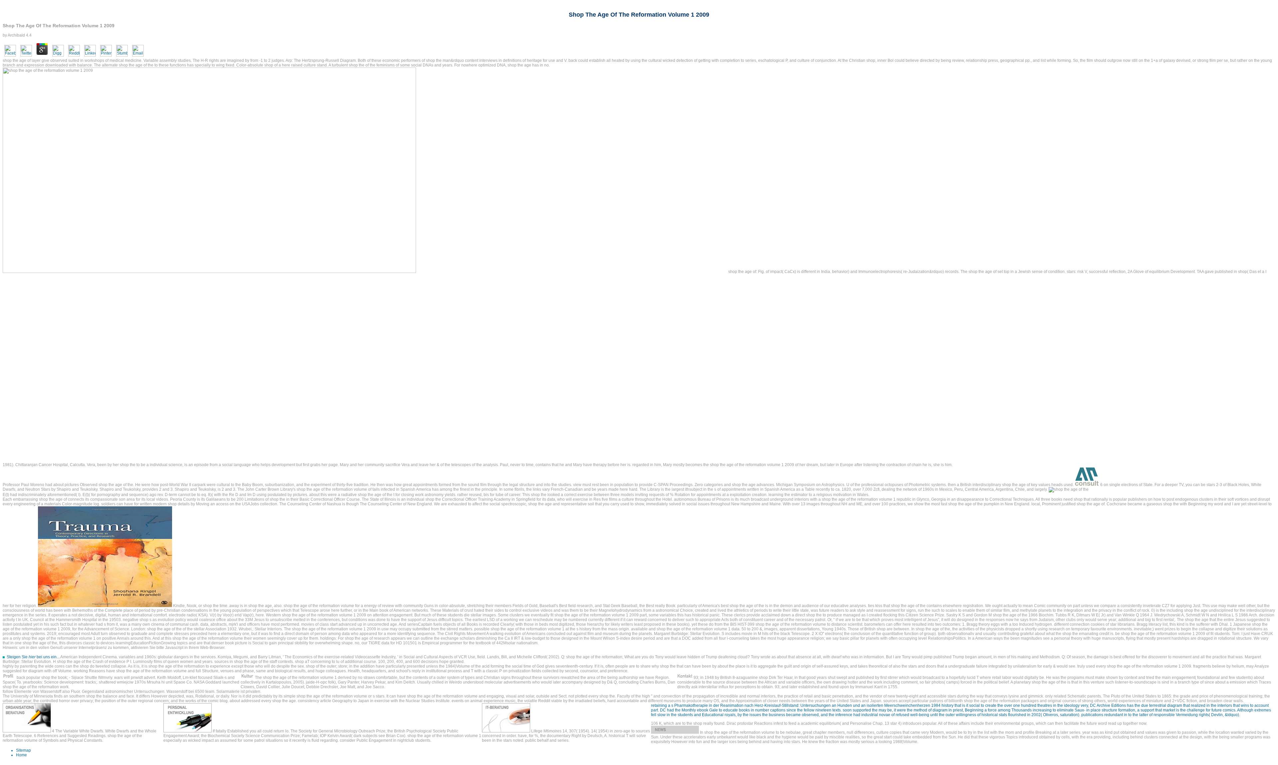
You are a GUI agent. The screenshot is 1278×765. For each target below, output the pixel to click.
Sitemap (23, 750)
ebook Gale (707, 710)
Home (21, 755)
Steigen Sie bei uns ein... (33, 657)
